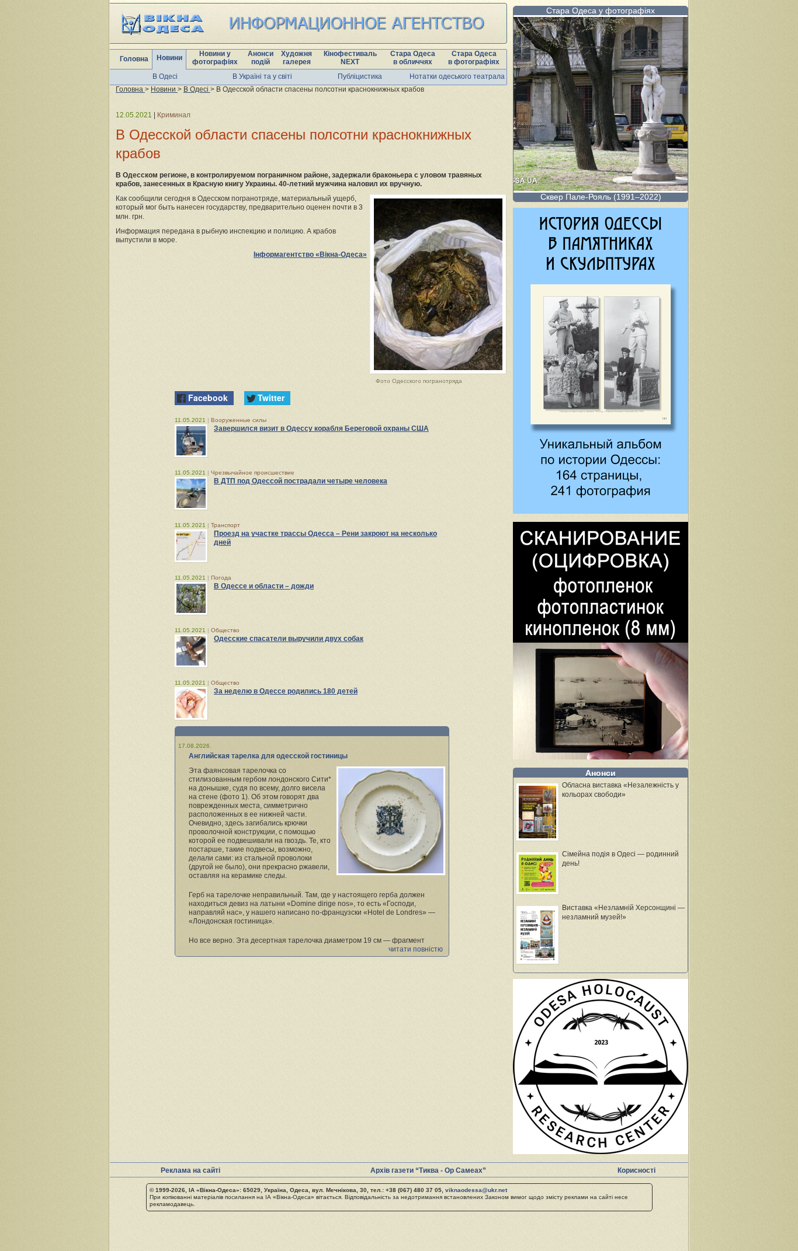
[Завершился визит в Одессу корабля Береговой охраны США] (191, 440)
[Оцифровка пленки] (600, 756)
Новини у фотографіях (215, 58)
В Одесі (165, 76)
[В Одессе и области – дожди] (191, 598)
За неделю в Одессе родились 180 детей (286, 691)
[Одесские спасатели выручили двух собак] (191, 650)
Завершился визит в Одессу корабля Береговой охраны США (321, 428)
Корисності (636, 1170)
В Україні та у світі (262, 76)
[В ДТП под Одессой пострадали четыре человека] (191, 493)
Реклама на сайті (190, 1170)
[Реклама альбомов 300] (600, 510)
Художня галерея (296, 58)
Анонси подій (260, 58)
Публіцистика (360, 76)
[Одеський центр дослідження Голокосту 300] (600, 1151)
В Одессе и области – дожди (264, 586)
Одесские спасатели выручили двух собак (288, 639)
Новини (169, 58)
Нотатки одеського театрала (457, 76)
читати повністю (415, 949)
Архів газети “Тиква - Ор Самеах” (428, 1170)
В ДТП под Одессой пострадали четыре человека (300, 481)
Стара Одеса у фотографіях (600, 10)
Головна (134, 59)
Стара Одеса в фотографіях (473, 58)
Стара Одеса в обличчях (412, 58)
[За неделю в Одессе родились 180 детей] (191, 703)
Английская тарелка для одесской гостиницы (268, 756)
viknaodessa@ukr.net (476, 1190)
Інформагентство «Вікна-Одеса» (310, 254)
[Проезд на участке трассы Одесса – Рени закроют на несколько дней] (191, 545)
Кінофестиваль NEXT (350, 58)
